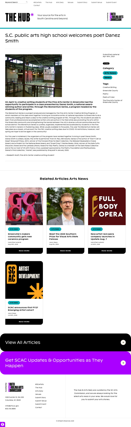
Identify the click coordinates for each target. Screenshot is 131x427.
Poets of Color (109, 97)
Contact (37, 5)
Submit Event (111, 2)
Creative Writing (109, 87)
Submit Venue (96, 2)
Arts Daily (60, 2)
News (107, 77)
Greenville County (110, 91)
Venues (70, 2)
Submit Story (82, 2)
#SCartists (37, 2)
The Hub (49, 2)
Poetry (105, 94)
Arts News (110, 73)
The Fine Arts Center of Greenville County (112, 101)
